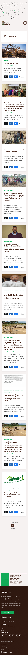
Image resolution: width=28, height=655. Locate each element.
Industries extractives (11, 63)
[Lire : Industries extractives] (14, 50)
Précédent (14, 522)
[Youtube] (20, 635)
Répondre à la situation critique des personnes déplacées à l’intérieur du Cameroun (13, 297)
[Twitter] (2, 635)
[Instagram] (13, 635)
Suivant (14, 528)
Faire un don (7, 612)
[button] (21, 23)
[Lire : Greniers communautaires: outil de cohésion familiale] (14, 137)
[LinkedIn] (16, 635)
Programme (6, 60)
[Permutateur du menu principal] (25, 23)
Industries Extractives (8, 100)
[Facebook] (6, 635)
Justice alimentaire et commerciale (11, 290)
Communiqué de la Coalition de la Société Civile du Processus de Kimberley (13, 494)
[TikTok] (9, 635)
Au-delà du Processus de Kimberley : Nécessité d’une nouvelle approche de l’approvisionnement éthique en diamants (14, 247)
